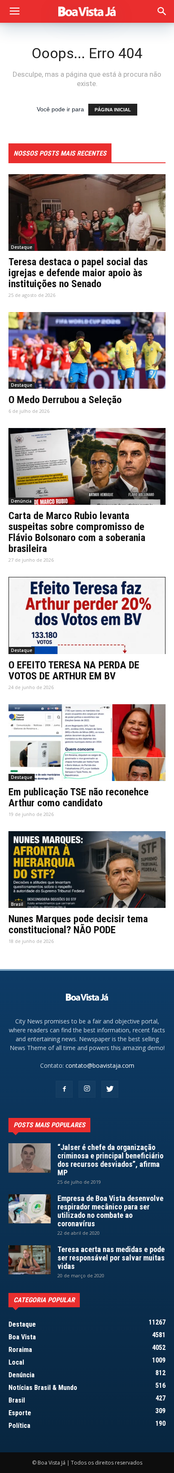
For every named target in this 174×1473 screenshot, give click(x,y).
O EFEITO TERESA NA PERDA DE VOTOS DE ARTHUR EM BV (73, 670)
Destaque (21, 247)
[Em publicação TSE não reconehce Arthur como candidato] (87, 742)
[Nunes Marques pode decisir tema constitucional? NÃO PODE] (87, 869)
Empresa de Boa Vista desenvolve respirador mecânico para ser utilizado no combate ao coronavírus (110, 1211)
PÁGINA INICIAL (113, 109)
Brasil (17, 904)
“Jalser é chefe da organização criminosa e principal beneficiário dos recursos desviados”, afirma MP (110, 1160)
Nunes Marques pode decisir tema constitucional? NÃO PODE (78, 924)
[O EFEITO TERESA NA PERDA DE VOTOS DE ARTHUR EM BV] (87, 615)
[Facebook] (64, 1089)
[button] (162, 11)
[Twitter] (109, 1089)
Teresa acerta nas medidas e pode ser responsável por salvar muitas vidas (111, 1258)
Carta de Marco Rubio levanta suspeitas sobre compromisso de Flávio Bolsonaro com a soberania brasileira (76, 532)
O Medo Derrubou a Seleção (65, 400)
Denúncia (21, 501)
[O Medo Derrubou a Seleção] (87, 350)
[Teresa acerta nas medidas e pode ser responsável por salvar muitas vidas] (29, 1259)
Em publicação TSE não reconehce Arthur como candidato (78, 797)
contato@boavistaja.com (99, 1065)
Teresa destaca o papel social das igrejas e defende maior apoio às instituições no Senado (78, 273)
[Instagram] (87, 1089)
